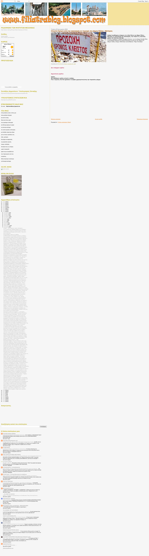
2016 (4, 393)
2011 (4, 400)
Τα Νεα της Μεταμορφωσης (9, 515)
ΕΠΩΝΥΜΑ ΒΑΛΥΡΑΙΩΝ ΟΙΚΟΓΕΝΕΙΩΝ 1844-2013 (14, 435)
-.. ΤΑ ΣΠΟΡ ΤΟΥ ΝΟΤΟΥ (9, 494)
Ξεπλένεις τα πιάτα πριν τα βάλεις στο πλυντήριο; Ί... (14, 330)
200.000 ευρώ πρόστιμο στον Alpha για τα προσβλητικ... (15, 319)
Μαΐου (5, 221)
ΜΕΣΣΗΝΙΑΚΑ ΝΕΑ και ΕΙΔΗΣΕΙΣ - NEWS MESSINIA (15, 505)
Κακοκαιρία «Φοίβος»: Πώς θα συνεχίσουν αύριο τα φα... (15, 340)
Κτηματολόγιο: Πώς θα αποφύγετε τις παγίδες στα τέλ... (14, 243)
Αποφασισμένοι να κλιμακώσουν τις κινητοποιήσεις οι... (14, 262)
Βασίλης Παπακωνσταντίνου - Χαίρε (10, 339)
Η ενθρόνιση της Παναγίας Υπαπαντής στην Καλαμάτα (14, 326)
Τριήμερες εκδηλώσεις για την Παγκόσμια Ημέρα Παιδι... (15, 250)
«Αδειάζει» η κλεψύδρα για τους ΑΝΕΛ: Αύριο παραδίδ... (14, 244)
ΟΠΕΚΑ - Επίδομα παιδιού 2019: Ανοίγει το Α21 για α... (14, 286)
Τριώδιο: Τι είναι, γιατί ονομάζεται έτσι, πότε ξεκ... (13, 295)
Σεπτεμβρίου (6, 216)
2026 (4, 201)
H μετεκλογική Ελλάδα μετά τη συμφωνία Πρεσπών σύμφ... (15, 252)
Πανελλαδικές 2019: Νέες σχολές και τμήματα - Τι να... (14, 285)
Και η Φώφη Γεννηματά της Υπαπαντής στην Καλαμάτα (14, 382)
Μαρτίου (5, 224)
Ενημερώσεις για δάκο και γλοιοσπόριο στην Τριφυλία (14, 239)
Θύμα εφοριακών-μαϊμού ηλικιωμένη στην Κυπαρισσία (14, 237)
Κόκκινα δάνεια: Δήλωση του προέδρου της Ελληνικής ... (15, 372)
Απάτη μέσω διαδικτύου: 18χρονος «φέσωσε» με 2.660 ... (15, 342)
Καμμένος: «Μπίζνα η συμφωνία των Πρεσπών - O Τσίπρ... (15, 306)
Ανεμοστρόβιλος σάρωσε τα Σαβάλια (11, 234)
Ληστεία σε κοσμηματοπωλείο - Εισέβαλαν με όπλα (14, 242)
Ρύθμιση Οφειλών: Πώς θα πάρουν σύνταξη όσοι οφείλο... (15, 247)
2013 (4, 397)
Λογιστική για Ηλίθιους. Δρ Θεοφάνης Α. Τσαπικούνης (14, 448)
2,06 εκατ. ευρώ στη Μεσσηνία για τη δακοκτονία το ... (14, 332)
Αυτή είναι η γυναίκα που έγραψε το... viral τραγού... (14, 311)
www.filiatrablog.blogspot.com (10, 440)
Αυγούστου (6, 217)
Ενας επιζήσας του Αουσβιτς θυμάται (10, 310)
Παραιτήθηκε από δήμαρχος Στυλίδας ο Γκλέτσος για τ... (15, 363)
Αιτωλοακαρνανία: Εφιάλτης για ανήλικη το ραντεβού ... (14, 294)
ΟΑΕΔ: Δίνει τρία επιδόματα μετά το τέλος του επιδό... (14, 357)
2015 (4, 394)
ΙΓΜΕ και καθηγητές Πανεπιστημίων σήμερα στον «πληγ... (15, 287)
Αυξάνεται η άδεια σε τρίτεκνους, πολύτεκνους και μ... (14, 283)
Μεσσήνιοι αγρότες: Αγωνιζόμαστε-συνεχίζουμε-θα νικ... (15, 345)
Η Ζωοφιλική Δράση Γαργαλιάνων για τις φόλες (13, 325)
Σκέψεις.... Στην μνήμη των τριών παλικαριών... (13, 228)
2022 (4, 207)
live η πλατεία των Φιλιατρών (7, 37)
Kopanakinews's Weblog (9, 498)
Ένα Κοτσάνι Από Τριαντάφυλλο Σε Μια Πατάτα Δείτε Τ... (15, 248)
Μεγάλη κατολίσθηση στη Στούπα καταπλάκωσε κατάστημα (15, 288)
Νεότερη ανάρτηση (55, 119)
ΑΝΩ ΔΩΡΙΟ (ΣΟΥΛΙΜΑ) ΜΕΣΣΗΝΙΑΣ (12, 454)
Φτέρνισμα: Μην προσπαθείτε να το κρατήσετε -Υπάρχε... (15, 335)
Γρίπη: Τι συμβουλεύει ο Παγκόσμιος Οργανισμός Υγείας (15, 337)
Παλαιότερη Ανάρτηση (142, 119)
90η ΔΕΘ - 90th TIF (7, 462)
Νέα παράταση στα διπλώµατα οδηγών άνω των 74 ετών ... (15, 277)
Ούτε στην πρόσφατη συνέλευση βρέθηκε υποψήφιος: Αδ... (15, 378)
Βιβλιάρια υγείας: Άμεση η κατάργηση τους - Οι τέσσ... (14, 387)
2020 (4, 210)
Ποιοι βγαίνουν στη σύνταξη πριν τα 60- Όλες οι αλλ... (14, 291)
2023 (4, 206)
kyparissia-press (7, 543)
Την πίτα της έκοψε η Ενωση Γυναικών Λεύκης (13, 258)
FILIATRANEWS (7, 522)
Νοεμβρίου (6, 214)
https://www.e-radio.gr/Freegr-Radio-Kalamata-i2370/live (14, 29)
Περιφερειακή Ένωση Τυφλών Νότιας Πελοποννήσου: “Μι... (15, 323)
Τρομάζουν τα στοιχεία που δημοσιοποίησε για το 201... (14, 230)
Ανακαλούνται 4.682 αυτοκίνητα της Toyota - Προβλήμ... (15, 270)
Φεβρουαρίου (6, 225)
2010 (4, 401)
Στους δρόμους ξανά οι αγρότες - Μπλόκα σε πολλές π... (15, 301)
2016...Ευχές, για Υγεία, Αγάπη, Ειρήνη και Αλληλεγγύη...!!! (15, 538)
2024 (4, 204)
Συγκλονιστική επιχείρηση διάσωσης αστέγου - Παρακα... (15, 373)
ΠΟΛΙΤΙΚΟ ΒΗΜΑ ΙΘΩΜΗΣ (9, 433)
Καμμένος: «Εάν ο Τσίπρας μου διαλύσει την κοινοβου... (15, 240)
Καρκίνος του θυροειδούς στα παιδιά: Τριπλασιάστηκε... (14, 333)
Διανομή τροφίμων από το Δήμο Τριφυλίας (12, 376)
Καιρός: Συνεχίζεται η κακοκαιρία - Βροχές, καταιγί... (14, 276)
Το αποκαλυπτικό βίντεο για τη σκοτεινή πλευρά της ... (14, 315)
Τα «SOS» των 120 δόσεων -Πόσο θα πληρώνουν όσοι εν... (16, 368)
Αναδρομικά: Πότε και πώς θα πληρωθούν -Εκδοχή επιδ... (15, 290)
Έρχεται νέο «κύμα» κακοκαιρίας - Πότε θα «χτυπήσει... (14, 314)
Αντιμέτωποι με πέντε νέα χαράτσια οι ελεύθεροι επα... (14, 307)
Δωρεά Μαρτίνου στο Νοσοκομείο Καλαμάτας (12, 253)
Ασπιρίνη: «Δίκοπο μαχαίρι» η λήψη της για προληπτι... (14, 389)
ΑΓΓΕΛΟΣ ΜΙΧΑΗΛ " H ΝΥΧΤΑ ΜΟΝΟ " (11, 531)
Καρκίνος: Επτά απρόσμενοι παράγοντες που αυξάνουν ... (15, 300)
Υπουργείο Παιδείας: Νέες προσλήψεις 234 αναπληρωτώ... (15, 266)
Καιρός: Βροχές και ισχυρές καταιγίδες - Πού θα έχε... (14, 356)
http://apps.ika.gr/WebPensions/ (8, 99)
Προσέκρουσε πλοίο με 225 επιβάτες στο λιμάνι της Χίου (15, 249)
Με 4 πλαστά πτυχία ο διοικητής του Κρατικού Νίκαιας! (14, 297)
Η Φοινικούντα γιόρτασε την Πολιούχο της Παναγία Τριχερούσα (16, 511)
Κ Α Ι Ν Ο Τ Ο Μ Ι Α (7, 461)
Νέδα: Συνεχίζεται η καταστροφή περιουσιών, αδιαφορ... (15, 361)
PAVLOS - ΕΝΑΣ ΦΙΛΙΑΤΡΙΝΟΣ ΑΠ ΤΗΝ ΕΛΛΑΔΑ (13, 524)
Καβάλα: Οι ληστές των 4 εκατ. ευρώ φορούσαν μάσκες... (15, 305)
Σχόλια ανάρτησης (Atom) (64, 122)
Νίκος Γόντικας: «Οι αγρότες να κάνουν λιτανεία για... (14, 261)
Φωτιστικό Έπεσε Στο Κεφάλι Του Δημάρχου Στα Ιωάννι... (15, 321)
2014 (4, 395)
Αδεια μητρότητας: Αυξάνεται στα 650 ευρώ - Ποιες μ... (14, 282)
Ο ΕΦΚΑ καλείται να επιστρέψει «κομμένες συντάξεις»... (15, 235)
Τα (5, 87)
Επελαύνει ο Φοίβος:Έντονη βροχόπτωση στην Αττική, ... (15, 386)
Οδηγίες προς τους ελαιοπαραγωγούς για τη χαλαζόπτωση (15, 381)
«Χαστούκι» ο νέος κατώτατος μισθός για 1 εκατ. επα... (14, 281)
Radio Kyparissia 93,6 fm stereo (11, 529)
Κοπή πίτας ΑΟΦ (7, 233)
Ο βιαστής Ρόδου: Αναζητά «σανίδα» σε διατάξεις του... (14, 352)
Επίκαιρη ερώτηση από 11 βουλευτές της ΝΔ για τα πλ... (15, 278)
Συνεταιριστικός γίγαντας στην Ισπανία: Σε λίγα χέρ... (14, 324)
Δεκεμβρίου (6, 212)
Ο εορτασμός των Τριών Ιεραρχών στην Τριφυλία (13, 296)
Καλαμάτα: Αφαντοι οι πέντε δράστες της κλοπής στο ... (14, 380)
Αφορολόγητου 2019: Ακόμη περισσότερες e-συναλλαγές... (15, 377)
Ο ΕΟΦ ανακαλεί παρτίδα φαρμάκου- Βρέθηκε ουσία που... (15, 309)
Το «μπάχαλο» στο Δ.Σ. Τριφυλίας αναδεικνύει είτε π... (14, 292)
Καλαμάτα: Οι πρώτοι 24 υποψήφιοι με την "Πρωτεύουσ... (15, 256)
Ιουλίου (5, 219)
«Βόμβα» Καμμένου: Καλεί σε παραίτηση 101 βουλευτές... (15, 371)
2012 (4, 398)
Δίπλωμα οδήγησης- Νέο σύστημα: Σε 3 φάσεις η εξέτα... (15, 271)
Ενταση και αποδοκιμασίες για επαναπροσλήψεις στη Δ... (15, 343)
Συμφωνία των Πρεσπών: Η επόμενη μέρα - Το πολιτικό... (15, 347)
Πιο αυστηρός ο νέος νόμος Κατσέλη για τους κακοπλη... (15, 302)
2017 (4, 391)
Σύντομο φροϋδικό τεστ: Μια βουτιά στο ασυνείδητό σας (14, 358)
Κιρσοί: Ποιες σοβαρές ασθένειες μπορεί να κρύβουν (14, 329)
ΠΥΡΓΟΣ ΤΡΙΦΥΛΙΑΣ (8, 481)
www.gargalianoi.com (8, 548)
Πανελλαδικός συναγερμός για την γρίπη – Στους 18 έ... (15, 231)
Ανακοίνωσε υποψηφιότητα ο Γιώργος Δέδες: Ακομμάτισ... (15, 254)
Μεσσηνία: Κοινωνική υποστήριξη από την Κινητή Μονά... (15, 328)
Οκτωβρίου (6, 215)
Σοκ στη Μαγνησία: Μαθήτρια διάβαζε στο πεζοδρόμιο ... (15, 229)
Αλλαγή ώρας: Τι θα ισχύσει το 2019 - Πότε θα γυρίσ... (14, 267)
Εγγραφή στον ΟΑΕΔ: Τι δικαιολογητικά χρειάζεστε (14, 338)
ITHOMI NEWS (6, 447)
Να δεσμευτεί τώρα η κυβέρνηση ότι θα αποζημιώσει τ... (15, 264)
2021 (4, 208)
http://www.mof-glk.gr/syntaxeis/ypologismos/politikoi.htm (14, 93)
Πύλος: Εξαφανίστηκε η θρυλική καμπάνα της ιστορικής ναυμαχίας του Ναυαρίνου (20, 475)
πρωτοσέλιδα (8, 87)
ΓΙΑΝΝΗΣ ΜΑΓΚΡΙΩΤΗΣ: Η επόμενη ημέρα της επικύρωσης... (16, 366)
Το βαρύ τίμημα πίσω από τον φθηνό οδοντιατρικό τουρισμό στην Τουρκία (18, 441)
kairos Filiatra (7, 44)
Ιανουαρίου (6, 226)
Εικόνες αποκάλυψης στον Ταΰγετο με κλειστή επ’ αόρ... (15, 273)
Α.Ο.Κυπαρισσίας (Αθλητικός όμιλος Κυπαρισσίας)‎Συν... (15, 359)
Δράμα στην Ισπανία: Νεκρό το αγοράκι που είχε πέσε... (15, 348)
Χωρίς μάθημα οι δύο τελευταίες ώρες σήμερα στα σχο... (15, 383)
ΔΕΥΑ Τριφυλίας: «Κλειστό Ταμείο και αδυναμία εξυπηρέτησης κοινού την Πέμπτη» (20, 468)
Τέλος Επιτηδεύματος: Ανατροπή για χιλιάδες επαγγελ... (15, 367)
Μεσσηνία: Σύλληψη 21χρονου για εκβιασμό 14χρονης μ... (15, 238)
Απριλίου (6, 223)
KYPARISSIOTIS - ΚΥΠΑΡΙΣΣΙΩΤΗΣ (11, 467)
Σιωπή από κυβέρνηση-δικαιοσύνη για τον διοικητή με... (15, 280)
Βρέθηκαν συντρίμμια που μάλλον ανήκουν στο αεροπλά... (15, 259)
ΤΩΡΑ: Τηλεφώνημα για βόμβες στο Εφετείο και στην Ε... (15, 275)
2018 (4, 390)
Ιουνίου (5, 220)
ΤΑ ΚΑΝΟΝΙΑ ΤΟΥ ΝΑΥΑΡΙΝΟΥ (10, 510)
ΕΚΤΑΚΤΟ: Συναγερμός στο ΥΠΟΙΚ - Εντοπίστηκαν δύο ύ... (15, 362)
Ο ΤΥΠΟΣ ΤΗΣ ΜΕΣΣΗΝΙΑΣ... (9, 545)
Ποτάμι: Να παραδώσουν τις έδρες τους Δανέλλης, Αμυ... (15, 364)
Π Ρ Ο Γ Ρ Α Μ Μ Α (7, 499)
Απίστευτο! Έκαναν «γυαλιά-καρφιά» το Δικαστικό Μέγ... (15, 304)
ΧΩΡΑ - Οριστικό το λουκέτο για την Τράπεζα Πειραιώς (14, 517)
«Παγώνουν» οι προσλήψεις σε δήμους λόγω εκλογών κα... (16, 353)
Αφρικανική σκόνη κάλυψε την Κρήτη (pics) (12, 375)
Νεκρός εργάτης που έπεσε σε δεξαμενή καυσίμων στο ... (15, 349)
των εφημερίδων (14, 87)
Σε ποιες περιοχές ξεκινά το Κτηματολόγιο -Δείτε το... (14, 299)
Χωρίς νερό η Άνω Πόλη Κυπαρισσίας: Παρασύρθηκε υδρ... (15, 344)
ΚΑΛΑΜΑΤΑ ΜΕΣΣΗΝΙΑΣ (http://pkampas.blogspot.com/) (16, 536)
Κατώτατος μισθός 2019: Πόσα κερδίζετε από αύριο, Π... (15, 245)
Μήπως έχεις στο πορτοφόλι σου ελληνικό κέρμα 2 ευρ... (15, 385)
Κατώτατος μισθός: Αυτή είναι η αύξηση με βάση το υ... (14, 354)
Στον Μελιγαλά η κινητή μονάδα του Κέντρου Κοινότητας (15, 313)
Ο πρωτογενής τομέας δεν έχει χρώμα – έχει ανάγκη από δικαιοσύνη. (17, 482)
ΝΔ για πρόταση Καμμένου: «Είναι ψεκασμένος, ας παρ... (15, 369)
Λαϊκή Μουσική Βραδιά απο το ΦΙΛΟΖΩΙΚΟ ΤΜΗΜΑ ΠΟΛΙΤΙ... (16, 263)
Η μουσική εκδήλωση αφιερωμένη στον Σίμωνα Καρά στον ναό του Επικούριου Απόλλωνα (22, 455)
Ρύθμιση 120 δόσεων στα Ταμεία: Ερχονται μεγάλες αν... (15, 268)
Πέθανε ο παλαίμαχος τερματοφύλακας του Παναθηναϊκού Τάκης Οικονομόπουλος (20, 495)
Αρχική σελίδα (98, 119)
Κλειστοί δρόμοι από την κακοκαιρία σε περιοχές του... (14, 257)
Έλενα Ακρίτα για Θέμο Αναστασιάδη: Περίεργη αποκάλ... (15, 320)
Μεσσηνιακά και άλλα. (8, 488)
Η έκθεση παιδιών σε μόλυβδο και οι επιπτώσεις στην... (15, 316)
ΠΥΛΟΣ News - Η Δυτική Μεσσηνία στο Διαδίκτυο (15, 474)
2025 (4, 203)
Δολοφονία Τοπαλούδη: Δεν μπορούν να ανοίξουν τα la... (15, 318)
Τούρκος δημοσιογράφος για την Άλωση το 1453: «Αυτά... (15, 334)
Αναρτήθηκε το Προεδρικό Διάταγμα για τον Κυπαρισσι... (15, 272)
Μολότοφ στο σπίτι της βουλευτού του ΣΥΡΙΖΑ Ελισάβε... (15, 351)
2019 (4, 211)
